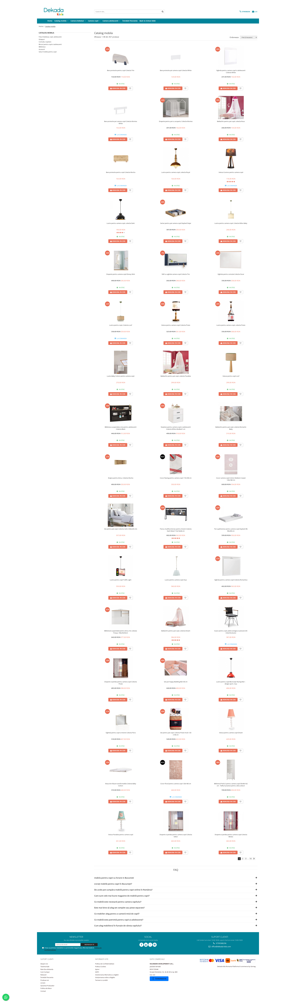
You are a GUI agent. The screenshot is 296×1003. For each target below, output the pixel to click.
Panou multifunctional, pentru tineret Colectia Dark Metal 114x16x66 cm (175, 530)
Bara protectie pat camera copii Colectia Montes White (120, 122)
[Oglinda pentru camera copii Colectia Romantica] (231, 566)
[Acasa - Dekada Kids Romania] (55, 11)
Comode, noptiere (45, 42)
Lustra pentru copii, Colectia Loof (120, 325)
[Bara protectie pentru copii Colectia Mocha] (120, 158)
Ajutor (97, 969)
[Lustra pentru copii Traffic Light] (120, 566)
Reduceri (43, 975)
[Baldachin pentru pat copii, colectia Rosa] (231, 107)
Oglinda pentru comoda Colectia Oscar (231, 274)
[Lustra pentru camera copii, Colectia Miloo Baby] (231, 209)
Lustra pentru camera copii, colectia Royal (175, 172)
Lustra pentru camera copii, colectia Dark (121, 223)
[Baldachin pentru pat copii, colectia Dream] (175, 617)
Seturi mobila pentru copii (48, 52)
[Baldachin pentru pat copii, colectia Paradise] (175, 362)
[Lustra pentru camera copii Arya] (175, 566)
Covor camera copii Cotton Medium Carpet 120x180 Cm (231, 479)
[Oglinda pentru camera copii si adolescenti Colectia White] (231, 56)
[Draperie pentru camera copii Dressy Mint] (120, 260)
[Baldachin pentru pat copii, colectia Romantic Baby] (231, 413)
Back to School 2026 (148, 21)
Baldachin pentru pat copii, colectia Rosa (231, 121)
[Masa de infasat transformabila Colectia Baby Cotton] (120, 769)
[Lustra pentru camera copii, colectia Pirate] (231, 311)
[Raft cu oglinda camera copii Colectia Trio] (175, 260)
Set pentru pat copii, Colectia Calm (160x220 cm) (120, 529)
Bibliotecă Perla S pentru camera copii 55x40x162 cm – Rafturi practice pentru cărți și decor (231, 785)
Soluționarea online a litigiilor (105, 977)
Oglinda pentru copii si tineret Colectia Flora (121, 733)
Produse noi (44, 980)
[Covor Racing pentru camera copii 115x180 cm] (175, 464)
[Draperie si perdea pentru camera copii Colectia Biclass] (231, 820)
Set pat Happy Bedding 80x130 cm (175, 682)
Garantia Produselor (47, 986)
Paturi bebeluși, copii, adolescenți (50, 37)
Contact (43, 991)
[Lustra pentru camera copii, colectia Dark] (120, 209)
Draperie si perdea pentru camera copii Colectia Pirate (120, 683)
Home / (42, 26)
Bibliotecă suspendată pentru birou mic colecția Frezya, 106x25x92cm (120, 632)
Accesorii (42, 49)
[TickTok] (150, 945)
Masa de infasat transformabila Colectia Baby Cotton (120, 785)
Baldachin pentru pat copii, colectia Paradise (176, 376)
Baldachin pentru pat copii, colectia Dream (175, 631)
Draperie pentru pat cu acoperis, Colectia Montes (176, 121)
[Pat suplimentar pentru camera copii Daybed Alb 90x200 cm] (231, 515)
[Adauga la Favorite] (130, 88)
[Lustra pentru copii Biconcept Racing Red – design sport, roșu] (231, 668)
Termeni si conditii (101, 980)
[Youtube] (146, 945)
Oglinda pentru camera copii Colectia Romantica (230, 580)
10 (250, 858)
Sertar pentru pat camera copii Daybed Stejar (175, 223)
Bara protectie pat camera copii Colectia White (175, 70)
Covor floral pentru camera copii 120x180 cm (175, 784)
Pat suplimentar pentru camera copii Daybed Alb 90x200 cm (231, 530)
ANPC (97, 972)
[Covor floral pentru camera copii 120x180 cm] (175, 769)
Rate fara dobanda (46, 969)
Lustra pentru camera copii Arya (176, 580)
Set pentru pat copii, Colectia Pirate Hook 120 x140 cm (175, 734)
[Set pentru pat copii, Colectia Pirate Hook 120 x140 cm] (175, 718)
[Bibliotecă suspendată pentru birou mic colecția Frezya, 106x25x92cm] (120, 617)
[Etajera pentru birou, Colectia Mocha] (120, 464)
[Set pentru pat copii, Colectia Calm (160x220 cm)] (120, 515)
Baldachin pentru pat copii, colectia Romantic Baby (230, 428)
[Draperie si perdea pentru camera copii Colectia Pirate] (120, 668)
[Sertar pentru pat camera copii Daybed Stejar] (175, 209)
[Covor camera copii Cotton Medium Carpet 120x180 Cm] (231, 464)
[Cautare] (163, 11)
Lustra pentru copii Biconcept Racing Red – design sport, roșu (230, 683)
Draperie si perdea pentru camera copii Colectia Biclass (231, 835)
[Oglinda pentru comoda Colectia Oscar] (231, 260)
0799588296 (221, 943)
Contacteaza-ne (160, 978)
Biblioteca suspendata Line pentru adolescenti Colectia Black (120, 428)
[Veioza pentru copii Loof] (231, 362)
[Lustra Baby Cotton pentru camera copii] (120, 362)
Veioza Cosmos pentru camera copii (231, 172)
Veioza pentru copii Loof (231, 376)
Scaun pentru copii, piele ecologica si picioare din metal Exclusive (230, 632)
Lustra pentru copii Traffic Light (120, 580)
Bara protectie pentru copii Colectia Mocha (120, 172)
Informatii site (101, 959)
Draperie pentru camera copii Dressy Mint (120, 274)
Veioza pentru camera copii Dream (231, 733)
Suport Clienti (46, 959)
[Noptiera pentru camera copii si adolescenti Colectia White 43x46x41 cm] (175, 413)
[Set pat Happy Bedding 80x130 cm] (175, 668)
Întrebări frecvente (46, 977)
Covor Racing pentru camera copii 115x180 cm (175, 478)
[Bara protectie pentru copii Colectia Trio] (120, 56)
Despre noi (44, 964)
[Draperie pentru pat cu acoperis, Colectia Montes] (175, 107)
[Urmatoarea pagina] (254, 858)
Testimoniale (44, 966)
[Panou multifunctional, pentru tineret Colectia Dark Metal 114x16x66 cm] (175, 515)
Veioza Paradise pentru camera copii (120, 834)
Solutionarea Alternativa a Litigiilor (107, 975)
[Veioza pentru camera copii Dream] (231, 718)
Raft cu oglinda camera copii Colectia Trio (176, 274)
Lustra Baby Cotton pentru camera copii (120, 376)
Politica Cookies (100, 966)
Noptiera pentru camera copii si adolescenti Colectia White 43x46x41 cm (176, 428)
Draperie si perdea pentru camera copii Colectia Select (176, 835)
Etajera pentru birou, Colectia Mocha (120, 478)
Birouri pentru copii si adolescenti (50, 44)
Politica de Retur (46, 988)
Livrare (42, 983)
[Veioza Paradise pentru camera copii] (120, 820)
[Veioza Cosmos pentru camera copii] (231, 158)
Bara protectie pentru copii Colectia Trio (120, 70)
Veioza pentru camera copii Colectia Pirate (175, 325)
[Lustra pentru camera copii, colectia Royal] (175, 158)
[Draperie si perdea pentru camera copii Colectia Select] (175, 820)
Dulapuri (42, 39)
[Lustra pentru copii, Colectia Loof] (120, 311)
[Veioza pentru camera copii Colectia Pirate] (175, 311)
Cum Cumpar (45, 972)
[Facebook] (141, 945)
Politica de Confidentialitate (104, 964)
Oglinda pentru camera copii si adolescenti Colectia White (230, 71)
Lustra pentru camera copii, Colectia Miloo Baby (230, 223)
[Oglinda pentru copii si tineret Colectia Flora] (120, 718)
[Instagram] (155, 945)
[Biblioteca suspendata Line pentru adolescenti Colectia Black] (120, 413)
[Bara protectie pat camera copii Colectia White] (175, 56)
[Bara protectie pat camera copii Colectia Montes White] (120, 107)
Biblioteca (42, 47)
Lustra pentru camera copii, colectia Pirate (230, 325)
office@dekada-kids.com (221, 946)
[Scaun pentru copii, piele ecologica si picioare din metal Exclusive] (231, 617)
